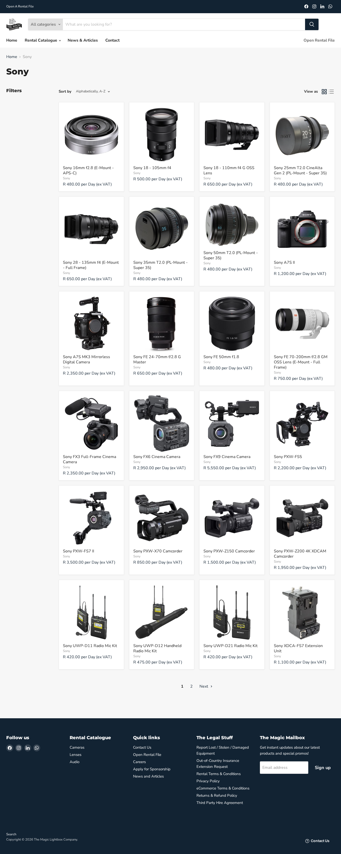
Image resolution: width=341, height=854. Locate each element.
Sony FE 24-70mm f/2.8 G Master (157, 359)
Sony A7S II (284, 262)
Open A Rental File (20, 6)
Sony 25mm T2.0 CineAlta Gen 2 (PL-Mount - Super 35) (300, 170)
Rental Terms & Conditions (218, 773)
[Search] (312, 24)
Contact (112, 40)
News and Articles (148, 776)
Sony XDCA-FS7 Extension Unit (298, 648)
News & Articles (83, 40)
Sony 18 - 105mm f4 (152, 168)
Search (11, 834)
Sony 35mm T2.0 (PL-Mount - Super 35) (160, 265)
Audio (74, 761)
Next (204, 686)
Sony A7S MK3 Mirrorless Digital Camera (86, 359)
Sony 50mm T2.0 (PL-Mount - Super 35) (230, 255)
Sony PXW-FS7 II (78, 551)
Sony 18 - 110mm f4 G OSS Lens (228, 170)
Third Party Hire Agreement (219, 802)
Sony (66, 178)
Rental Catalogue (41, 40)
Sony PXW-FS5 (288, 457)
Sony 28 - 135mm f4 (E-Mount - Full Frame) (91, 265)
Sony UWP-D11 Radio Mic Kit (90, 646)
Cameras (77, 747)
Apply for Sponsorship (151, 769)
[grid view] (324, 91)
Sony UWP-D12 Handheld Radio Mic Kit (157, 648)
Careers (139, 761)
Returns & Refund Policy (216, 795)
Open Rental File (319, 40)
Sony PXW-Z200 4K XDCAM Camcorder (300, 553)
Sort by (65, 91)
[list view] (331, 91)
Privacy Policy (208, 781)
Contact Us (142, 747)
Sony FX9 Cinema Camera (226, 457)
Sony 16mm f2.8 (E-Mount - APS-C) (88, 170)
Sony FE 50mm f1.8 (221, 357)
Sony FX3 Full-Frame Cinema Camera (89, 459)
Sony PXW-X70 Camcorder (157, 551)
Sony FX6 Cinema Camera (156, 457)
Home (11, 40)
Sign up (323, 768)
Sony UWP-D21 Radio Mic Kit (230, 646)
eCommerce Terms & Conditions (222, 788)
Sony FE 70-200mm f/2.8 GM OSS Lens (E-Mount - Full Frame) (301, 362)
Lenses (75, 754)
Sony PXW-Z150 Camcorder (229, 551)
